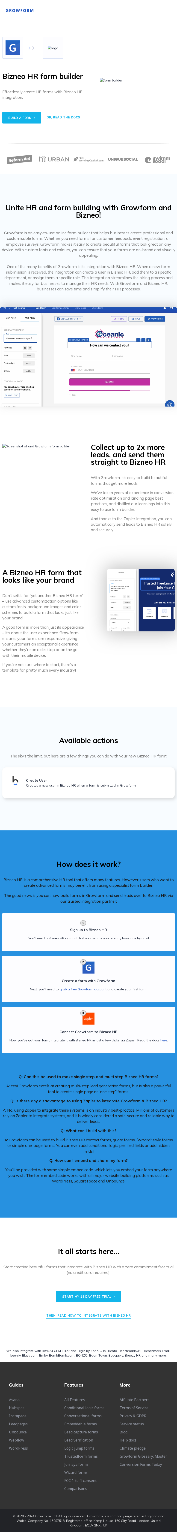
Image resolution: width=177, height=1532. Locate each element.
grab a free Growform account (83, 989)
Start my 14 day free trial (87, 1296)
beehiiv (15, 1355)
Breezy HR (133, 1355)
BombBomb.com (61, 1355)
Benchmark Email (157, 1351)
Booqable (116, 1355)
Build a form (20, 118)
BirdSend (69, 1351)
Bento (112, 1351)
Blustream (30, 1355)
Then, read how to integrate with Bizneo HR (88, 1315)
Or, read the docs (63, 117)
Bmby (43, 1355)
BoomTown (98, 1355)
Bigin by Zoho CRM (92, 1351)
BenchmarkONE (130, 1351)
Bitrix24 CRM (51, 1351)
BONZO (82, 1355)
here (163, 1040)
